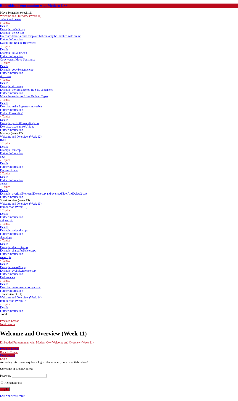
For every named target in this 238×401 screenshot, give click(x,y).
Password (5, 375)
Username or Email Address (16, 368)
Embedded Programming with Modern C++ (33, 5)
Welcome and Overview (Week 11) (73, 342)
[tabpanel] (109, 345)
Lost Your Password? (12, 395)
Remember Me (13, 382)
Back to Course (9, 352)
